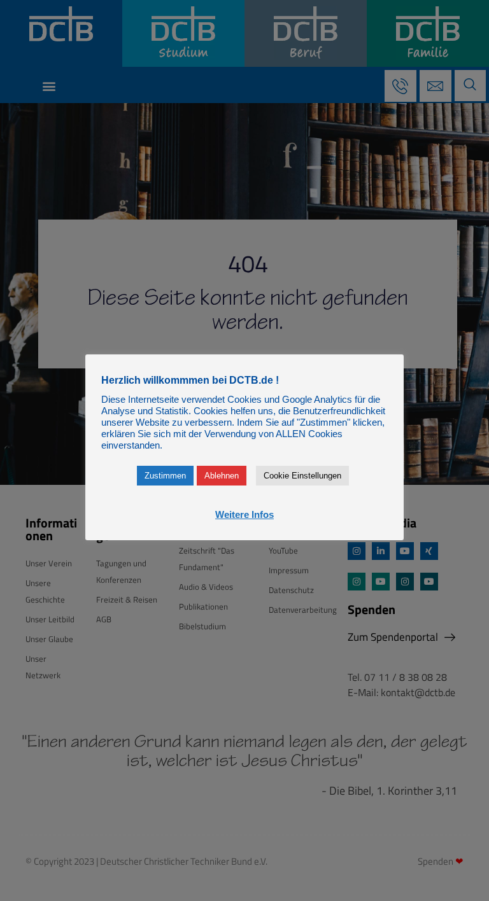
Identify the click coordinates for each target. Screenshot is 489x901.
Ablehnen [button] (221, 475)
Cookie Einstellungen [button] (302, 475)
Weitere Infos (244, 514)
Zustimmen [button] (165, 475)
